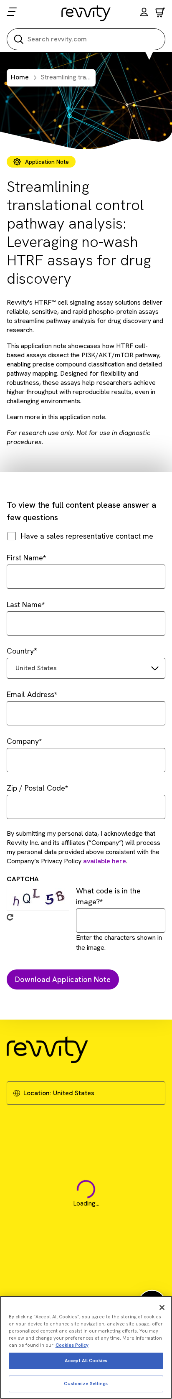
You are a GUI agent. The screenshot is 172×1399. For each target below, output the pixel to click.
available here (104, 861)
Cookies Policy (72, 1345)
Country (20, 651)
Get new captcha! (10, 917)
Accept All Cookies (86, 1360)
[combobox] (86, 668)
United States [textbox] (36, 668)
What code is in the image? (108, 896)
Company (23, 741)
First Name (25, 557)
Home (20, 77)
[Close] (162, 1307)
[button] (144, 13)
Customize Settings (86, 1383)
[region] (86, 1347)
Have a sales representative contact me (87, 536)
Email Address (30, 694)
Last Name (24, 604)
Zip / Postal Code (36, 788)
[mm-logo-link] (86, 13)
